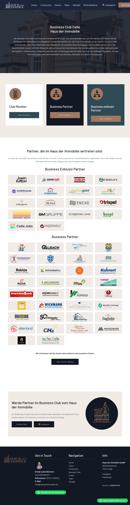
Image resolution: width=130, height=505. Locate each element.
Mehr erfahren (24, 115)
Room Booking (90, 5)
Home (71, 463)
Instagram (110, 5)
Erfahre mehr (21, 424)
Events (58, 5)
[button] (50, 492)
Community (45, 5)
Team (67, 5)
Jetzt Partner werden (65, 362)
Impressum (107, 477)
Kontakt (76, 5)
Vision (34, 5)
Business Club (74, 472)
